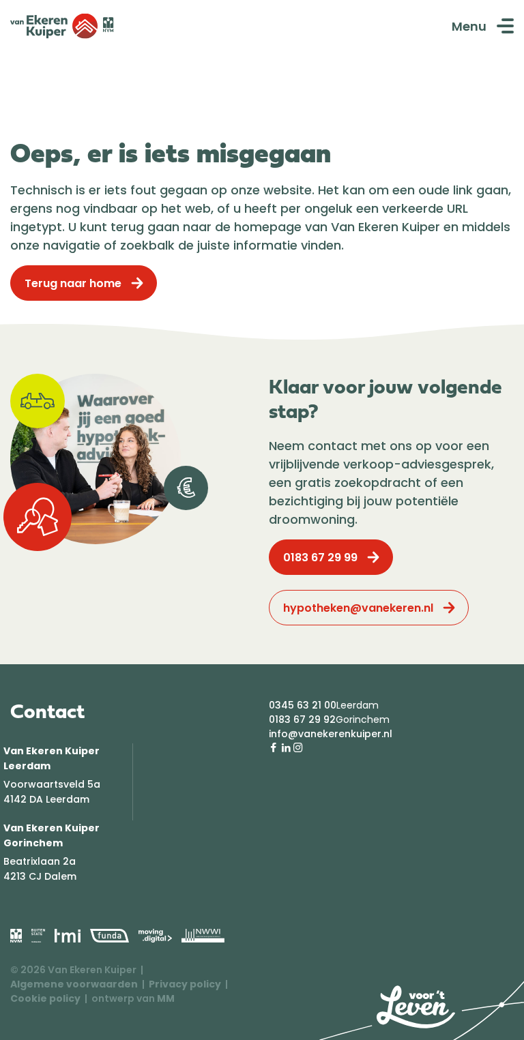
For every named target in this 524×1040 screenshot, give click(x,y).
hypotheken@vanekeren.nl (358, 608)
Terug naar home (73, 283)
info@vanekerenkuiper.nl (330, 734)
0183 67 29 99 (320, 557)
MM (166, 998)
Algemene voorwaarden (74, 984)
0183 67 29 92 (302, 719)
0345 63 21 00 (302, 705)
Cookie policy (45, 998)
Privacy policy (185, 984)
